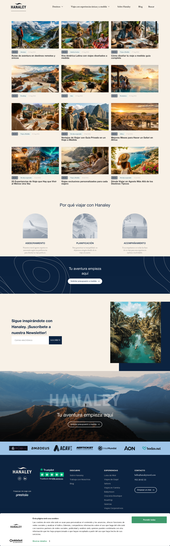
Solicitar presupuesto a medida (84, 281)
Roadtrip (108, 500)
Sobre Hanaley (123, 6)
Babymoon (109, 492)
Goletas (108, 504)
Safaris (107, 484)
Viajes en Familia (112, 488)
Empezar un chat (144, 490)
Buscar (151, 6)
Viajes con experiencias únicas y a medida (89, 6)
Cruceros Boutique (113, 496)
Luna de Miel (110, 475)
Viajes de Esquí (111, 480)
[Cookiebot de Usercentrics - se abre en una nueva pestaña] (16, 541)
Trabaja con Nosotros (80, 480)
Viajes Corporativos (113, 508)
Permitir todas (149, 520)
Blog (140, 6)
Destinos (56, 6)
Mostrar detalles (40, 541)
